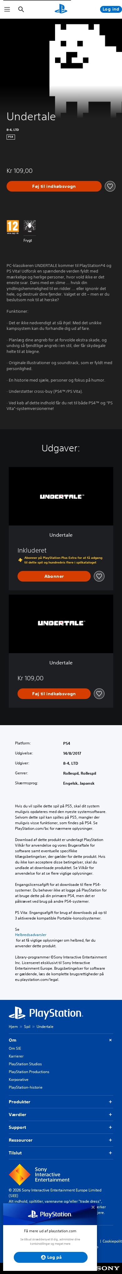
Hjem (13, 1026)
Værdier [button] (17, 1114)
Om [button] (12, 1040)
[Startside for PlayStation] (61, 9)
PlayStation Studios (25, 1064)
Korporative (18, 1079)
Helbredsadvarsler (30, 934)
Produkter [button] (19, 1102)
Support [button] (17, 1127)
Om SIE (15, 1048)
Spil (27, 1026)
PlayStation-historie (26, 1087)
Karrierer (16, 1056)
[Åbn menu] (7, 9)
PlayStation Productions (29, 1071)
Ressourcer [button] (21, 1140)
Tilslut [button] (15, 1153)
